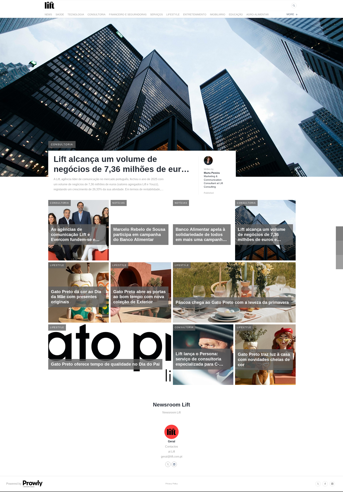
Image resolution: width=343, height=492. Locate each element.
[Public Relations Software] (32, 486)
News (48, 14)
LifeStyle (173, 14)
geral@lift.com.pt (171, 456)
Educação (236, 14)
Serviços (156, 14)
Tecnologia (76, 14)
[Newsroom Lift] (50, 8)
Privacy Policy (171, 484)
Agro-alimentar (257, 14)
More (290, 14)
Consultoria (96, 14)
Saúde (60, 14)
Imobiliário (217, 14)
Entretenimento (194, 14)
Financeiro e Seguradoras (127, 14)
